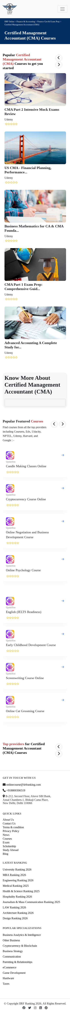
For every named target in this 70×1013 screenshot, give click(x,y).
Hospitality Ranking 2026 (17, 896)
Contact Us (9, 823)
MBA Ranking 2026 (14, 874)
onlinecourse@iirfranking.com (23, 784)
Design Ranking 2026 (15, 918)
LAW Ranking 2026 (14, 907)
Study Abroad (10, 850)
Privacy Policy (11, 831)
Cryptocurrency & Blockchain (20, 945)
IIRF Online (9, 21)
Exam (6, 842)
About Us (8, 819)
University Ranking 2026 (17, 869)
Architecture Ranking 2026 (18, 912)
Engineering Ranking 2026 (18, 880)
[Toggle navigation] (62, 9)
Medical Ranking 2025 (16, 885)
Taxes (6, 983)
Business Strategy (13, 951)
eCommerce (9, 967)
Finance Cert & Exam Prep (48, 21)
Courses (7, 838)
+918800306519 (15, 790)
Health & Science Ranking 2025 (21, 891)
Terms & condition (13, 827)
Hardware (8, 978)
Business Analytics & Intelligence (22, 934)
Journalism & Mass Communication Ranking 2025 (31, 902)
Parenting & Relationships (17, 962)
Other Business (11, 940)
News (6, 834)
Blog (5, 853)
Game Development (14, 972)
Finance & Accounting (26, 21)
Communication (12, 956)
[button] (58, 58)
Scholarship (9, 846)
